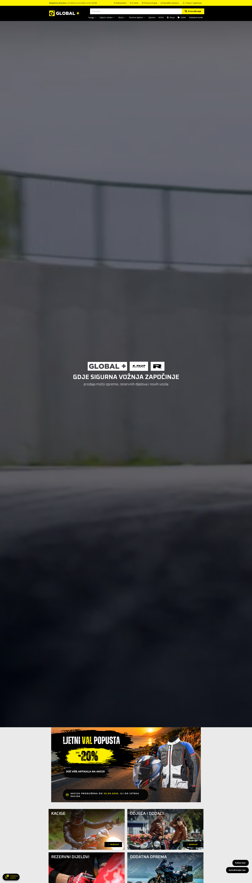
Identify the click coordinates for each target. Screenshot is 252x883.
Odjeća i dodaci (106, 17)
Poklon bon (240, 863)
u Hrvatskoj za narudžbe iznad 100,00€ (73, 3)
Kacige (91, 17)
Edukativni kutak (196, 17)
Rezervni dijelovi (136, 17)
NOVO (161, 17)
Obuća (121, 17)
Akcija (172, 17)
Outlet (183, 17)
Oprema (151, 17)
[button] (11, 877)
